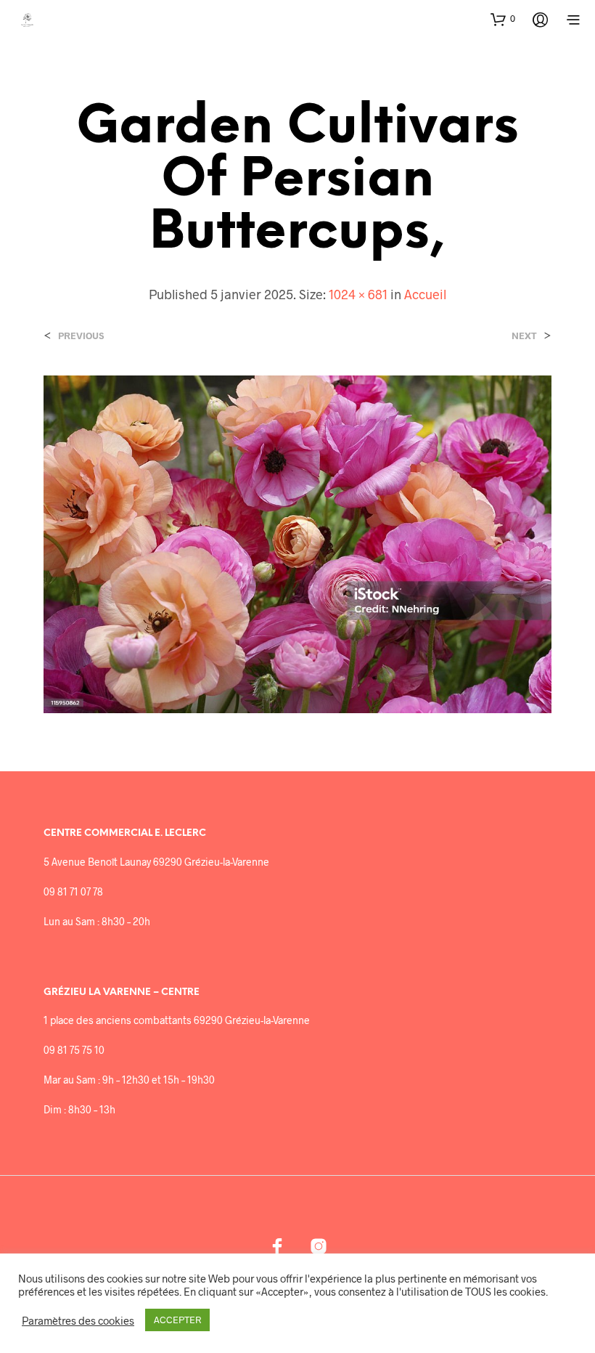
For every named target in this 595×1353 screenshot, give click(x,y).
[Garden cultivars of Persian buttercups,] (297, 543)
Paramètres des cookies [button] (78, 1320)
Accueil (425, 294)
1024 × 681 (358, 294)
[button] (503, 19)
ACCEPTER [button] (177, 1319)
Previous (81, 336)
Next (524, 336)
